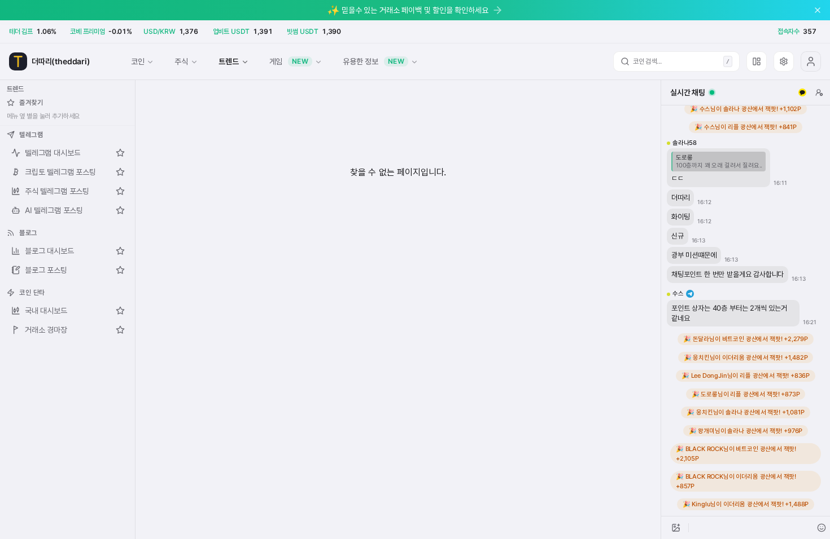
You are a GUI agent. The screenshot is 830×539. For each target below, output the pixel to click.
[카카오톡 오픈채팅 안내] (802, 92)
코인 (138, 61)
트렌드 (228, 61)
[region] (745, 310)
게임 (289, 61)
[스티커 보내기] (821, 528)
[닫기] (817, 10)
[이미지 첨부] (676, 528)
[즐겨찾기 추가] (120, 153)
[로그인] (811, 61)
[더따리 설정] (784, 61)
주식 (181, 61)
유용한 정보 (373, 61)
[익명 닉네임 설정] (819, 92)
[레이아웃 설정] (756, 61)
